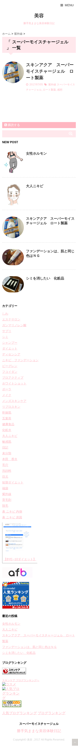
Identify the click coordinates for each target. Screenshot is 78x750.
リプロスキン (11, 406)
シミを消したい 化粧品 (45, 278)
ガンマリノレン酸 (14, 325)
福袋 (5, 488)
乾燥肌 (6, 412)
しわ (5, 313)
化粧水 (6, 430)
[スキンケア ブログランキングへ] (39, 671)
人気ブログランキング (19, 713)
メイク (6, 395)
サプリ (6, 331)
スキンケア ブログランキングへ (20, 680)
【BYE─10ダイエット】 (19, 559)
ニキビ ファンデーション (20, 360)
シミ (5, 337)
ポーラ (6, 389)
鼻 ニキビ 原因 (12, 517)
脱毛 (5, 505)
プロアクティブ (12, 377)
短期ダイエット (12, 482)
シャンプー (9, 342)
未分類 (6, 453)
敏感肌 (6, 441)
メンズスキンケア (14, 401)
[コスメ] (39, 684)
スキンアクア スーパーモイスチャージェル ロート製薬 (50, 71)
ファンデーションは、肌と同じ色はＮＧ (29, 647)
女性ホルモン (36, 153)
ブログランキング (51, 713)
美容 (39, 15)
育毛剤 (6, 500)
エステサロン (11, 319)
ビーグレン (9, 366)
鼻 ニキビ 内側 (12, 511)
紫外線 (52, 84)
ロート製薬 (49, 89)
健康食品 (8, 424)
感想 (59, 89)
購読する (13, 125)
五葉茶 (6, 418)
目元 (5, 476)
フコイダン (9, 371)
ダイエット (9, 348)
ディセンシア (11, 354)
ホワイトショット (14, 383)
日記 (5, 447)
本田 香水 (9, 459)
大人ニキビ (34, 186)
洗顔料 (6, 470)
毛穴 (5, 465)
